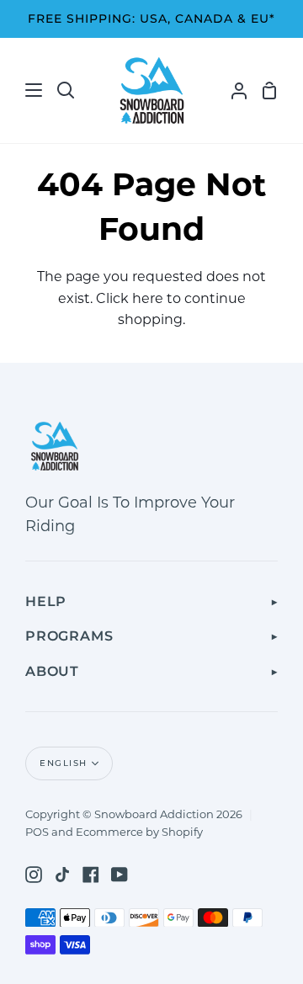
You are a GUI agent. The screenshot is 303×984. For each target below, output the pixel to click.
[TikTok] (62, 874)
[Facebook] (90, 874)
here (147, 298)
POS (37, 831)
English (64, 763)
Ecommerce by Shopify (139, 831)
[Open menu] (22, 90)
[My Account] (232, 90)
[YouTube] (119, 874)
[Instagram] (33, 874)
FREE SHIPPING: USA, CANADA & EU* (151, 18)
